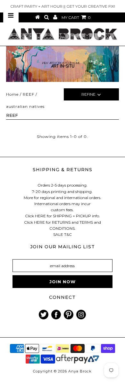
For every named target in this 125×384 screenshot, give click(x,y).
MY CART (76, 17)
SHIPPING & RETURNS (62, 169)
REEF (28, 94)
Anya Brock (80, 371)
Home (12, 94)
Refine (88, 94)
